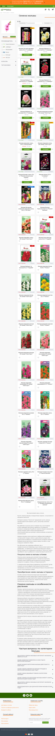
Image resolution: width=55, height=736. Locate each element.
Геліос (51, 263)
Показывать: (47, 23)
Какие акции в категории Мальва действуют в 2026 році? (33, 665)
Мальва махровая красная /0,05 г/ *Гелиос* (45, 324)
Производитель (7, 41)
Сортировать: (22, 23)
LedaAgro (32, 45)
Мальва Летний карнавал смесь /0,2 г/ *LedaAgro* (26, 49)
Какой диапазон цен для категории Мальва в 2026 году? (34, 687)
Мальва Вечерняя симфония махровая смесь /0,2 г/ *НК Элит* (26, 209)
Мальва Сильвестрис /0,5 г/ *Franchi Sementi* (44, 472)
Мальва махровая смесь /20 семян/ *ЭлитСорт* (45, 143)
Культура (4, 61)
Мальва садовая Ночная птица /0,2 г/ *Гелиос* (45, 442)
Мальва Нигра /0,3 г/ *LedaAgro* (45, 175)
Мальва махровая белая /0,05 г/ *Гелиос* (45, 267)
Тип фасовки (5, 65)
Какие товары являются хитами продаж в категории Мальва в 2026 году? (32, 669)
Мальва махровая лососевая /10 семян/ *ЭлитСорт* (45, 354)
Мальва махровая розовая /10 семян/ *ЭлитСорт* (45, 112)
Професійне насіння (29, 171)
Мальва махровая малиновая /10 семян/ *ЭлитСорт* (26, 384)
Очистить (13, 36)
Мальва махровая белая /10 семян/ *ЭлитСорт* (26, 295)
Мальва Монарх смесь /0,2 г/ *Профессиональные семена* (26, 176)
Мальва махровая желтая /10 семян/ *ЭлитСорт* (26, 324)
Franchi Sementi (49, 204)
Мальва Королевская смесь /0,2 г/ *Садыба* (44, 238)
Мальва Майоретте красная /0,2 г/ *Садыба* (26, 267)
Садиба (32, 77)
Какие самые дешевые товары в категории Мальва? (32, 674)
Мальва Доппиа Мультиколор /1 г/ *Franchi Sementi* (44, 209)
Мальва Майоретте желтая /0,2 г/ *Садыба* (26, 80)
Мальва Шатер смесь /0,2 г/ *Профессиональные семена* (44, 503)
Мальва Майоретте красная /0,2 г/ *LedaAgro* (44, 80)
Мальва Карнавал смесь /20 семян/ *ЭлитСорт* (26, 238)
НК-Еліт (32, 204)
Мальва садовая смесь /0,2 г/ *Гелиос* (26, 472)
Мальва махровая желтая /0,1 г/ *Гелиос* (44, 295)
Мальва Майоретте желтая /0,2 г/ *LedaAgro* (45, 49)
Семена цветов (6, 12)
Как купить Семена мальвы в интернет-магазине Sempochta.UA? (34, 656)
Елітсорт (51, 108)
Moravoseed (31, 140)
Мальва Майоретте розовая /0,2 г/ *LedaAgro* (26, 112)
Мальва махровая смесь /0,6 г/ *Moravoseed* (26, 143)
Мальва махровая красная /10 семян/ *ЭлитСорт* (26, 353)
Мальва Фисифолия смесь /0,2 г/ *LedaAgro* (26, 501)
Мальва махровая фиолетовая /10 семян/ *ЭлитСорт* (26, 443)
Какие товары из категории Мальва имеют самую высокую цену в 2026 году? (34, 678)
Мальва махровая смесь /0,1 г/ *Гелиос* (45, 413)
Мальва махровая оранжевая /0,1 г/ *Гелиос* (45, 383)
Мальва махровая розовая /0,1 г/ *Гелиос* (26, 413)
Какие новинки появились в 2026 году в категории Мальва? (31, 660)
